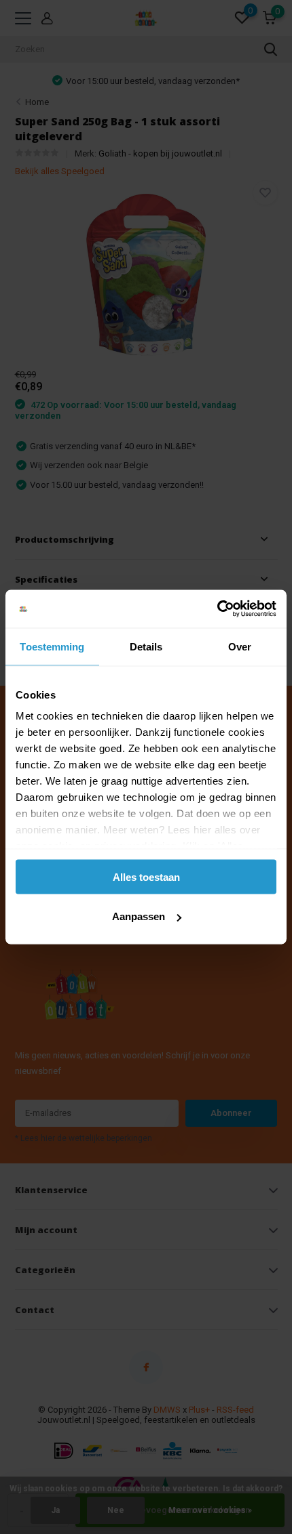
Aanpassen (138, 916)
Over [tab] (239, 646)
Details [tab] (146, 646)
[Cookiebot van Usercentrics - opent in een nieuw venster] (217, 609)
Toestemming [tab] (52, 646)
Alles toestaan (146, 876)
